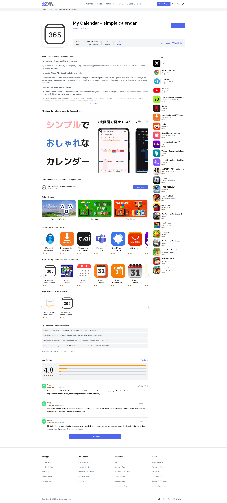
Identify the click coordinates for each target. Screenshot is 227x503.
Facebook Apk (47, 467)
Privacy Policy (157, 462)
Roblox (81, 481)
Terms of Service (158, 467)
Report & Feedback (159, 481)
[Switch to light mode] (178, 4)
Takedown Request (122, 486)
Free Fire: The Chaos (86, 472)
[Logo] (48, 3)
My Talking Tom (84, 462)
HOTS (120, 3)
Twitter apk (46, 472)
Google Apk (46, 462)
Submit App (164, 4)
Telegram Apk (47, 476)
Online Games (134, 3)
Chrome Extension (122, 472)
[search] (173, 4)
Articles (110, 3)
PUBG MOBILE (84, 476)
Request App (120, 481)
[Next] (144, 143)
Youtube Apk (47, 481)
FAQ (116, 462)
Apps (99, 3)
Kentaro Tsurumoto (81, 29)
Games (89, 3)
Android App (120, 467)
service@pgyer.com (160, 486)
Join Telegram (157, 476)
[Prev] (46, 143)
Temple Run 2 (84, 467)
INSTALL (178, 25)
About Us (155, 472)
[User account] (183, 4)
